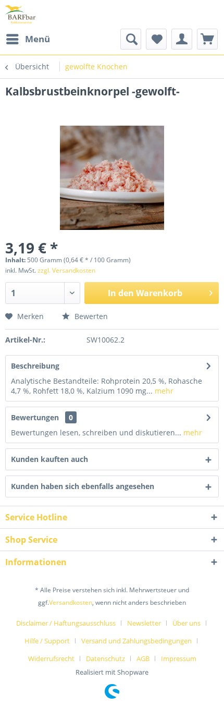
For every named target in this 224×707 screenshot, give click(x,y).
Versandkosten (70, 602)
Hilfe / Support (47, 640)
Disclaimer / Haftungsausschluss (66, 623)
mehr (163, 391)
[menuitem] (27, 39)
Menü (37, 39)
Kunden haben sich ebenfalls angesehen (82, 486)
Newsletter (144, 623)
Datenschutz (105, 658)
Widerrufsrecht (51, 658)
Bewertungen (35, 417)
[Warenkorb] (207, 39)
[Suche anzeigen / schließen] (130, 39)
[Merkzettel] (156, 39)
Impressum (178, 658)
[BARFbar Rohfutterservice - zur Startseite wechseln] (20, 14)
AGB (143, 658)
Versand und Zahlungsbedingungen (136, 640)
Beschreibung (35, 366)
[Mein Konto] (181, 39)
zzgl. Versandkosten (66, 270)
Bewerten (90, 316)
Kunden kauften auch (49, 459)
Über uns (186, 623)
